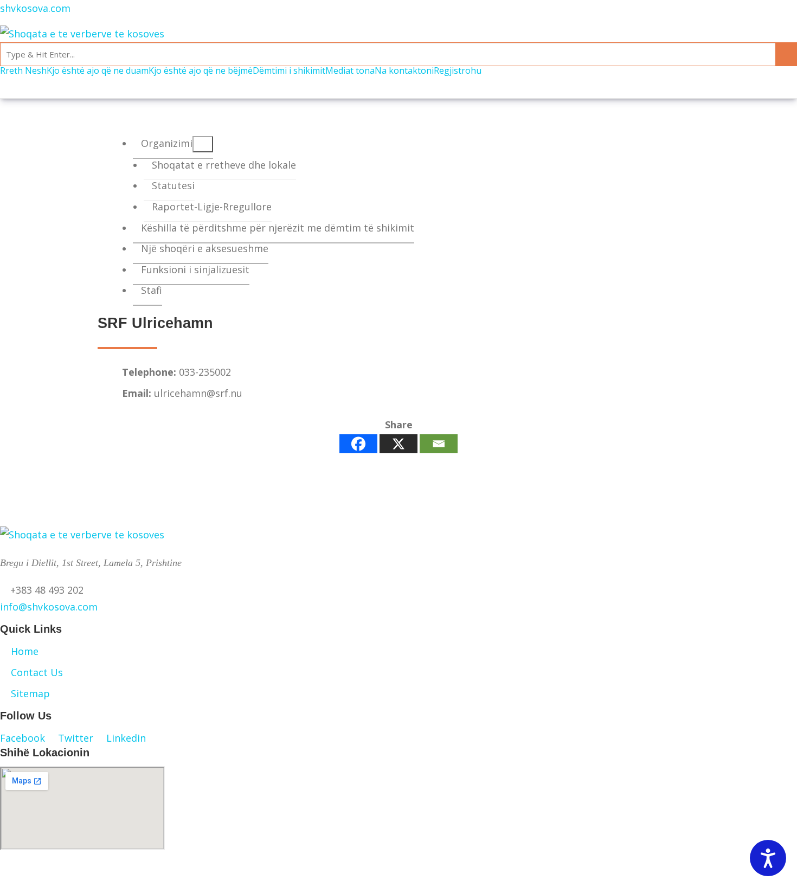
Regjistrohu (457, 70)
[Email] (439, 443)
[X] (398, 443)
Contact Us (37, 672)
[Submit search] (785, 54)
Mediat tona (350, 70)
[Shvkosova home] (82, 33)
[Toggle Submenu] (202, 144)
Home (24, 651)
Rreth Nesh (23, 70)
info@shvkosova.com (49, 606)
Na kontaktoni (404, 70)
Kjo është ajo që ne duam (98, 70)
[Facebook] (358, 443)
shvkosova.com (35, 8)
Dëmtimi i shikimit (289, 70)
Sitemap (30, 693)
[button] (29, 737)
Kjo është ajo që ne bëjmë (201, 70)
